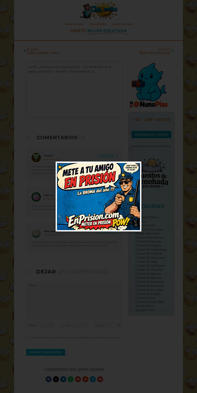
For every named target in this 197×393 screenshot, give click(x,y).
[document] (98, 196)
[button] (138, 165)
